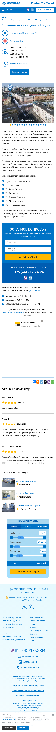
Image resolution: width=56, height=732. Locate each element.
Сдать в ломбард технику (12, 624)
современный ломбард (13, 312)
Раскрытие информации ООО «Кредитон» (28, 686)
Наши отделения (36, 637)
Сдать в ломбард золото (11, 618)
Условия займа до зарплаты (13, 640)
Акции (4, 633)
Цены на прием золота (39, 631)
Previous (6, 103)
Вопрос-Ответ (35, 627)
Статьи (32, 624)
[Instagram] (31, 606)
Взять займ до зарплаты (12, 636)
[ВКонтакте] (34, 381)
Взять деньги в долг (38, 618)
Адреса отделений (25, 496)
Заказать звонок (45, 10)
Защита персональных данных (28, 695)
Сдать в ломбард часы (11, 621)
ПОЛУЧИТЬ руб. (28, 571)
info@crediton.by (30, 657)
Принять (23, 728)
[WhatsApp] (52, 382)
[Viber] (28, 9)
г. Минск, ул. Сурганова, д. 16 (23, 33)
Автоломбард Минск (26, 493)
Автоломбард (30, 662)
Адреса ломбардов (29, 667)
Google (39, 600)
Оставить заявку (28, 257)
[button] (11, 537)
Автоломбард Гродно (26, 481)
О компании (35, 641)
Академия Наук (17, 41)
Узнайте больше (8, 720)
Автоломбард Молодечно (28, 506)
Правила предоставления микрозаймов (28, 690)
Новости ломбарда (37, 621)
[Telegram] (32, 9)
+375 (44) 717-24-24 (18, 63)
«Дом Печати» (35, 290)
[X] (45, 382)
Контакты (34, 634)
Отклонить (9, 728)
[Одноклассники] (37, 382)
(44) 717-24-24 (44, 3)
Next (49, 103)
